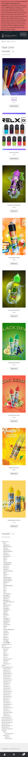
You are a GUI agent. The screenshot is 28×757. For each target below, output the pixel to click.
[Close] (27, 1)
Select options (14, 106)
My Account (4, 754)
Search (14, 754)
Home (4, 41)
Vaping (8, 41)
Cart (21, 753)
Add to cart (14, 211)
